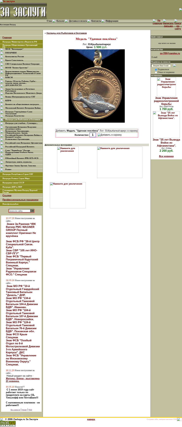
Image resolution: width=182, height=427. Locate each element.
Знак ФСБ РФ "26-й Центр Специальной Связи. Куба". (22, 244)
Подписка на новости (160, 62)
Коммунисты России (14, 57)
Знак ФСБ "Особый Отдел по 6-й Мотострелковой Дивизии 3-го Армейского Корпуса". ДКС (23, 346)
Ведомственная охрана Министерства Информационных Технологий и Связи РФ (23, 73)
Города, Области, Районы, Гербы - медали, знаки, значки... (21, 82)
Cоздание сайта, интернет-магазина (159, 419)
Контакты (96, 21)
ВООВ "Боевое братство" (16, 68)
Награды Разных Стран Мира (16, 178)
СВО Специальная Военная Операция (22, 64)
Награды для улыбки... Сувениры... (21, 123)
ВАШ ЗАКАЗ (157, 37)
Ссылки (6, 195)
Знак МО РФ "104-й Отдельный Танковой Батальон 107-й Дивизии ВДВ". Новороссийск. (22, 315)
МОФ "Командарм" (14, 49)
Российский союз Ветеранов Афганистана (23, 143)
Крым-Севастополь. (14, 60)
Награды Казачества (14, 116)
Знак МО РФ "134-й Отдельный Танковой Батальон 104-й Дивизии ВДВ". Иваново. (22, 303)
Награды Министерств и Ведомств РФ (19, 42)
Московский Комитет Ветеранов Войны (23, 108)
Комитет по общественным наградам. (22, 104)
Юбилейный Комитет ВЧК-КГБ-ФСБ (21, 158)
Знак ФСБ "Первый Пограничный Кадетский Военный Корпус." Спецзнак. (22, 261)
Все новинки (166, 156)
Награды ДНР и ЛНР (12, 187)
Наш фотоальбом (10, 204)
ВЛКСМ (9, 77)
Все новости (15, 410)
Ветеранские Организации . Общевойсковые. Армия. (17, 132)
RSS (30, 410)
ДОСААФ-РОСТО (13, 85)
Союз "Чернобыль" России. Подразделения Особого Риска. (19, 151)
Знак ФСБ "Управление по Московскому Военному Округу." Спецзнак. (21, 360)
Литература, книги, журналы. (18, 162)
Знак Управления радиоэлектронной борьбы (166, 100)
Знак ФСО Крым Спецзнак (16, 336)
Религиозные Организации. (17, 139)
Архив (24, 410)
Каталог (61, 21)
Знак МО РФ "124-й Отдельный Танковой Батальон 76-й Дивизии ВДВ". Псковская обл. (21, 327)
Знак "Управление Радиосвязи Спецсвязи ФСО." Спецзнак (21, 271)
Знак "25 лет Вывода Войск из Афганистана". (166, 142)
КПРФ (8, 101)
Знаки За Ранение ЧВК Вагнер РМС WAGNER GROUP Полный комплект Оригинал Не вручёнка (21, 229)
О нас (49, 21)
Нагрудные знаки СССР (13, 183)
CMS (175, 419)
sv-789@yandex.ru (170, 53)
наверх (91, 419)
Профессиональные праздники (20, 199)
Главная (7, 37)
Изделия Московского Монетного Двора (23, 93)
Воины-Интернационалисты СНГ (20, 97)
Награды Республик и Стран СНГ (17, 174)
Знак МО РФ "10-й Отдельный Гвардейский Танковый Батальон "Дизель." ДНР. (22, 290)
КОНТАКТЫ (157, 49)
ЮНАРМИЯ (11, 53)
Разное (8, 169)
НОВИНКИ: (156, 76)
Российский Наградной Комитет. (19, 147)
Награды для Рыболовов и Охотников (22, 120)
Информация (112, 21)
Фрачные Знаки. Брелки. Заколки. (20, 166)
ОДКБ (8, 154)
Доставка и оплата (78, 21)
